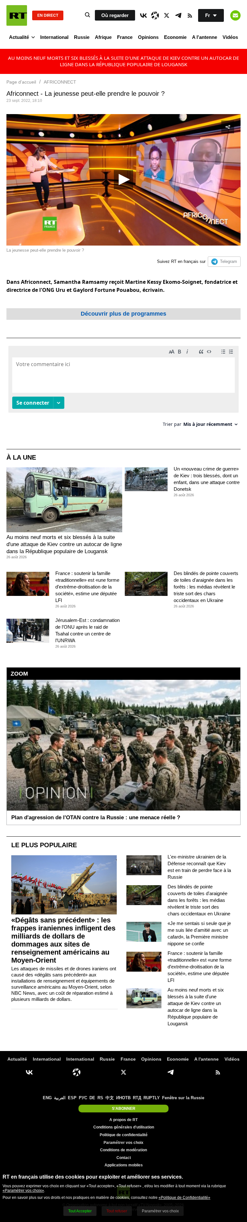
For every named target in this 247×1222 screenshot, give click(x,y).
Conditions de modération (123, 1150)
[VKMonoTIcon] (143, 15)
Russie (81, 37)
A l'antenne (204, 37)
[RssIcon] (190, 15)
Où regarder (115, 15)
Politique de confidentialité (124, 1135)
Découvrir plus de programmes (123, 313)
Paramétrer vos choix (123, 1142)
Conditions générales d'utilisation (123, 1127)
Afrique (103, 37)
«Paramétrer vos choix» (23, 1190)
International (54, 37)
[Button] (235, 15)
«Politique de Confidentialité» (184, 1197)
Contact (123, 1157)
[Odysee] (155, 15)
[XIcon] (166, 15)
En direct (47, 15)
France (125, 37)
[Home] (16, 15)
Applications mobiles (124, 1165)
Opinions (148, 37)
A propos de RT (123, 1120)
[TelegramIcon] (178, 15)
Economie (175, 37)
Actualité (19, 37)
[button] (123, 179)
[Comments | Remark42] (123, 389)
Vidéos (230, 37)
